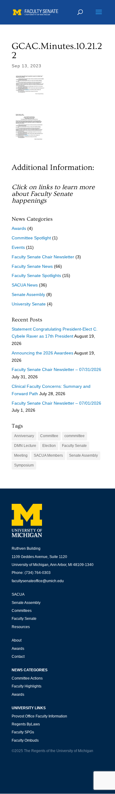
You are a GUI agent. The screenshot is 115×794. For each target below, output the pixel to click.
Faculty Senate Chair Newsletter (43, 256)
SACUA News (25, 285)
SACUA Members (48, 455)
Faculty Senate (74, 446)
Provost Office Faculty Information (39, 716)
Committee (49, 436)
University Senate (29, 303)
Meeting (21, 455)
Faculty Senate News (32, 266)
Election (49, 446)
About (16, 640)
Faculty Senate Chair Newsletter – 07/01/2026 (56, 403)
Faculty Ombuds (25, 740)
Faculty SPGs (23, 732)
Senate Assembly (28, 294)
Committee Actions (27, 678)
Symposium (24, 465)
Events (18, 247)
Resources (21, 627)
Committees (22, 611)
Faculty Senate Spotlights (36, 275)
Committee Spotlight (31, 237)
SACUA (18, 594)
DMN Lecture (25, 446)
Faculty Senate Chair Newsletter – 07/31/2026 (56, 369)
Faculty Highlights (26, 686)
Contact (18, 656)
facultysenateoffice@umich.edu (38, 581)
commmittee (74, 436)
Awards (19, 228)
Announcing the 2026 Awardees (42, 352)
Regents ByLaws (26, 724)
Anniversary (24, 436)
